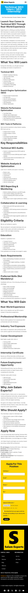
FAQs (17, 562)
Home (3, 556)
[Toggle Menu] (25, 2)
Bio (4, 491)
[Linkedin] (8, 590)
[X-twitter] (12, 590)
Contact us (3, 575)
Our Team (18, 559)
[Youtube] (23, 590)
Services (4, 559)
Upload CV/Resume (8, 502)
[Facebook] (4, 590)
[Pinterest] (16, 590)
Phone (5, 484)
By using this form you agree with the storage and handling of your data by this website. (14, 513)
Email (5, 478)
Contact (3, 568)
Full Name (6, 471)
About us (4, 565)
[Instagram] (19, 590)
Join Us (17, 556)
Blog (3, 562)
